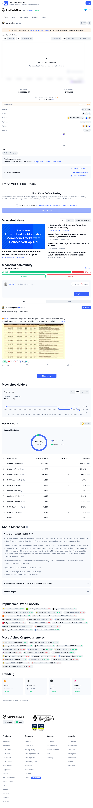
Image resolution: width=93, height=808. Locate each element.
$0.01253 (45, 642)
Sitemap (6, 801)
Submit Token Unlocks (80, 172)
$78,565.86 (16, 642)
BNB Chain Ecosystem (10, 153)
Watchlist (6, 793)
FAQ (48, 754)
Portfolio (6, 789)
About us (28, 742)
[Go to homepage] (11, 10)
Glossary (49, 758)
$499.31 (15, 659)
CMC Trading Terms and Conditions (46, 205)
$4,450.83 (17, 656)
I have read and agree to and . (48, 205)
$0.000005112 (47, 663)
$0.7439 (40, 659)
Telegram (71, 750)
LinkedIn (71, 766)
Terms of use (29, 746)
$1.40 (45, 646)
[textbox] (39, 287)
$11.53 (71, 656)
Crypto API (7, 769)
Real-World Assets (10, 777)
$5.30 (64, 653)
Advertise (6, 746)
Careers (28, 777)
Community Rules (31, 762)
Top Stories (7, 758)
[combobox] (56, 38)
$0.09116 (13, 653)
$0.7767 (41, 649)
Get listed (50, 742)
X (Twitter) (72, 742)
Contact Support (52, 750)
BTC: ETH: (37, 10)
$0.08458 (17, 663)
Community (72, 746)
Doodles (6, 797)
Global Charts (8, 781)
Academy (6, 742)
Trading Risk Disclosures (69, 205)
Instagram (72, 754)
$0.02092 (18, 646)
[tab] (18, 38)
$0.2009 (45, 656)
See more (88, 268)
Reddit (70, 762)
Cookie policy (30, 758)
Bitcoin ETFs (7, 766)
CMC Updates (8, 762)
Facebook (72, 758)
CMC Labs (7, 750)
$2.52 (18, 666)
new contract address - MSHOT (39, 30)
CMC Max (6, 754)
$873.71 (66, 649)
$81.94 (38, 653)
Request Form (51, 746)
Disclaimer (28, 766)
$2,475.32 (70, 646)
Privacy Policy (30, 750)
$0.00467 (65, 659)
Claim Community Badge (81, 176)
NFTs (5, 785)
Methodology (29, 769)
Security (28, 773)
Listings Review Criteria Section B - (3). (47, 162)
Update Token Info (79, 168)
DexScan (6, 773)
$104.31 (15, 649)
